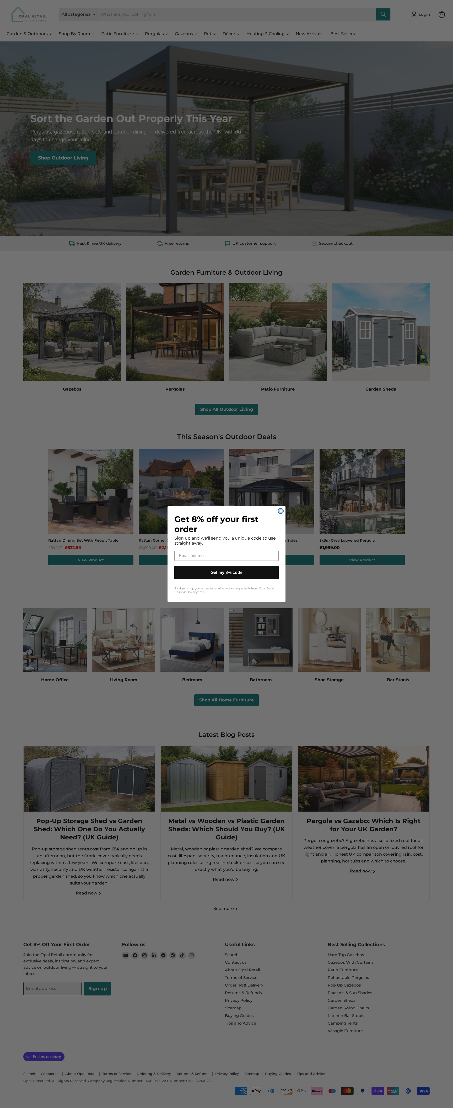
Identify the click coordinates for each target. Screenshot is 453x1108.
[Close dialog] (280, 511)
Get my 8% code (226, 572)
